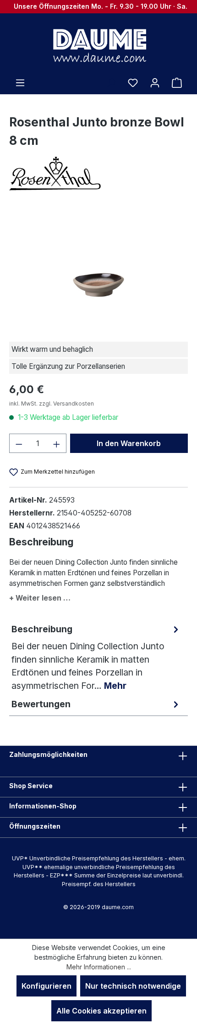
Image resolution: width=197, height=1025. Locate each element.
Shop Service (31, 786)
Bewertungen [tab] (41, 704)
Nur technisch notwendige (133, 986)
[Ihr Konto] (155, 82)
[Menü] (20, 82)
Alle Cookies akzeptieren (101, 1010)
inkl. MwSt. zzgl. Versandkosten (51, 403)
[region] (98, 268)
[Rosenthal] (98, 173)
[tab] (96, 657)
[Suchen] (111, 82)
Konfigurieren (46, 986)
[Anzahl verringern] (18, 443)
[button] (98, 596)
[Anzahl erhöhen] (56, 443)
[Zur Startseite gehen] (98, 45)
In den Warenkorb (129, 443)
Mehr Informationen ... (98, 967)
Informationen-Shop (43, 806)
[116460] (98, 268)
